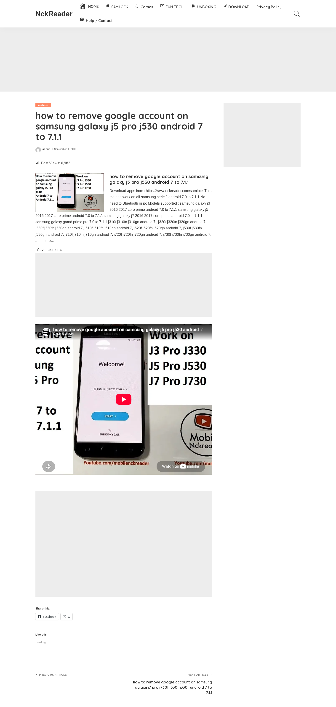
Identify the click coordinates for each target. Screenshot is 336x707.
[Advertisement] (168, 59)
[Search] (297, 13)
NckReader (53, 14)
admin (47, 149)
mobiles (43, 105)
